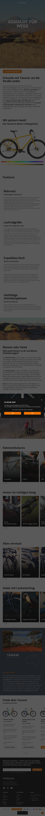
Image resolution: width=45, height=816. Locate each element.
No (32, 413)
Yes (13, 413)
